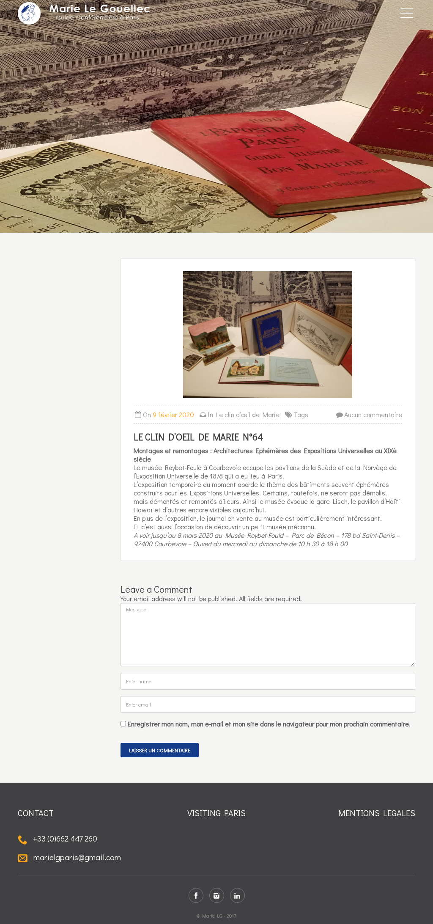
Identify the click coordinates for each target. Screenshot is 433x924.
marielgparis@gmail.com (76, 857)
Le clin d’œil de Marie (248, 414)
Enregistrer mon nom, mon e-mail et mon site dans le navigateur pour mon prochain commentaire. (269, 724)
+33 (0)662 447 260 (64, 838)
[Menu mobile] (406, 14)
